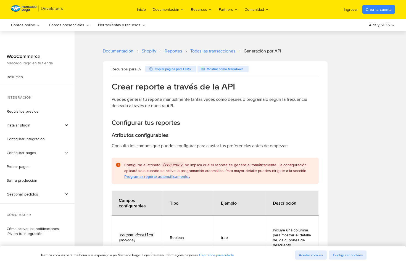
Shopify (149, 51)
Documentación (118, 51)
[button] (37, 194)
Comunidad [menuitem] (254, 9)
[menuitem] (25, 25)
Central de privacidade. (216, 255)
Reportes (173, 51)
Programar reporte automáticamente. (156, 176)
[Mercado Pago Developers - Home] (37, 9)
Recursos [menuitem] (199, 9)
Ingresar (351, 9)
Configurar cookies (348, 255)
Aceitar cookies (311, 255)
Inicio (141, 9)
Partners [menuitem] (226, 9)
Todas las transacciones (212, 51)
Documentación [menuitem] (165, 9)
